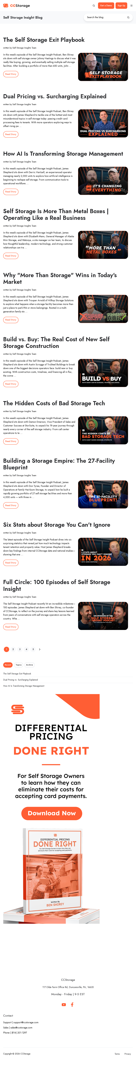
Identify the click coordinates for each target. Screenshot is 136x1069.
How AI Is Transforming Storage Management (63, 153)
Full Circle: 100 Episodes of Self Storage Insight (56, 585)
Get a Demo (106, 5)
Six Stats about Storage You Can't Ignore (56, 524)
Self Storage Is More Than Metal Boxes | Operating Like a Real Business (56, 214)
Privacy (127, 1053)
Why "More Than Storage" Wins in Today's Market (60, 278)
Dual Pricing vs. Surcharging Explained (55, 96)
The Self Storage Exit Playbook (44, 40)
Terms (117, 1053)
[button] (93, 5)
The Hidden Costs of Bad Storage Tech (54, 403)
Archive (29, 664)
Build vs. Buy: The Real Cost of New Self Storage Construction (56, 342)
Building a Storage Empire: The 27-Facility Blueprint (59, 464)
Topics (19, 664)
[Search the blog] (128, 17)
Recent (8, 664)
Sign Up (121, 5)
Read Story (10, 74)
